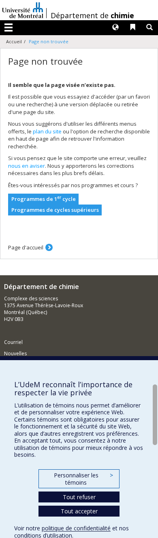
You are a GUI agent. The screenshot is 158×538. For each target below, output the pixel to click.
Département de (92, 15)
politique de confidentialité (76, 528)
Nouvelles (15, 353)
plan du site (47, 131)
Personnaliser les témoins (83, 478)
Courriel (13, 342)
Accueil (14, 41)
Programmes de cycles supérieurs (55, 209)
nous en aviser (26, 165)
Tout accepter (79, 511)
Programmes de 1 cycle (43, 199)
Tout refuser (79, 497)
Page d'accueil (25, 247)
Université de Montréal (22, 10)
